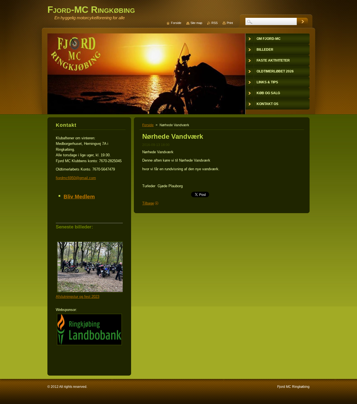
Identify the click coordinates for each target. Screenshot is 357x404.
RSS (214, 23)
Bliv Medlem (79, 196)
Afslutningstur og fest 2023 (77, 297)
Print (230, 23)
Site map (196, 23)
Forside (148, 125)
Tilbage (148, 203)
